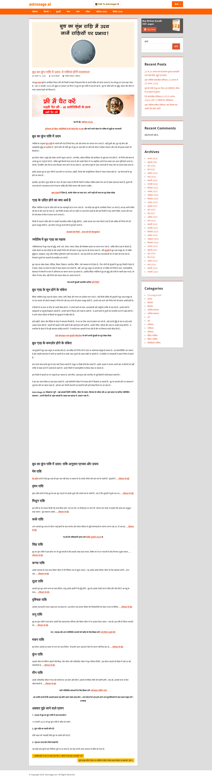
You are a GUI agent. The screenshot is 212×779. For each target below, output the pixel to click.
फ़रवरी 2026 (152, 180)
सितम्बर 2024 (152, 242)
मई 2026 (151, 169)
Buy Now (151, 29)
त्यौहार (88, 11)
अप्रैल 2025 (152, 217)
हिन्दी (176, 4)
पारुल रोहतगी (55, 76)
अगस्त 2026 (152, 158)
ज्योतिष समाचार (69, 76)
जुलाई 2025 (152, 206)
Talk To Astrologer (107, 4)
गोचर (68, 11)
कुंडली (58, 11)
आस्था (149, 298)
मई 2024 (151, 257)
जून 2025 (151, 209)
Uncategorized (154, 295)
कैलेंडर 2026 (118, 11)
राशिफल (35, 11)
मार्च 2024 (151, 264)
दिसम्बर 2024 (152, 231)
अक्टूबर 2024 (152, 238)
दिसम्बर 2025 (152, 187)
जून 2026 (151, 165)
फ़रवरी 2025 (152, 224)
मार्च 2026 (151, 176)
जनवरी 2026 (152, 184)
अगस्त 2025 (152, 202)
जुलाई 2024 (152, 249)
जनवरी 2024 (152, 271)
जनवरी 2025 (152, 227)
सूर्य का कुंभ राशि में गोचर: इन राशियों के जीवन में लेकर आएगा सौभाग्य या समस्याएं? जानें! (105, 760)
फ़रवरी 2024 (152, 268)
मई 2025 (151, 213)
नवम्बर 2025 (152, 191)
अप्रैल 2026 (152, 173)
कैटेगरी (46, 11)
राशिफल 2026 (101, 11)
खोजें (146, 41)
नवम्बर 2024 (152, 235)
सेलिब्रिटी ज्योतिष (153, 342)
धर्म (148, 317)
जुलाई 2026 (152, 162)
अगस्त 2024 (152, 246)
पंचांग (78, 11)
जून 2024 (151, 253)
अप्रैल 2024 (152, 260)
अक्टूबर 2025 (152, 195)
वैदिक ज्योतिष (152, 335)
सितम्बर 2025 (152, 198)
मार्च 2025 (151, 220)
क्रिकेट (150, 302)
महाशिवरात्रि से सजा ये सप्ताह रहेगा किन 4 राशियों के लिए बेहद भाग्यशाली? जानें (59, 756)
